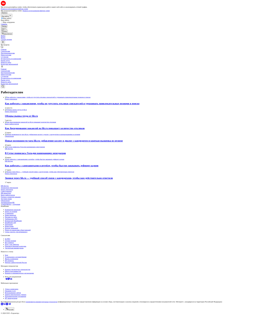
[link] (4, 31)
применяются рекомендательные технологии (41, 302)
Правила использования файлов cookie (36, 11)
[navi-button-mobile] (3, 42)
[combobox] (9, 309)
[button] (3, 36)
